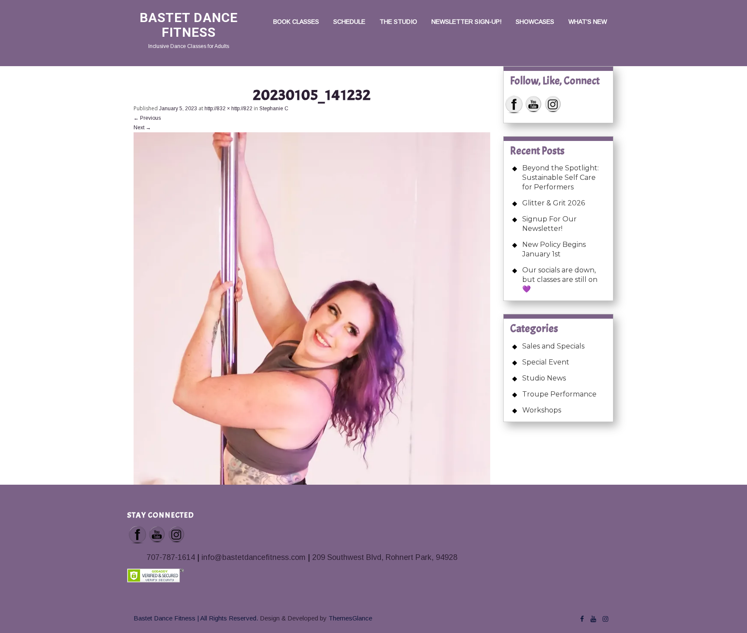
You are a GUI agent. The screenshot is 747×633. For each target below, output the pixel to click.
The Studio (398, 21)
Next (142, 128)
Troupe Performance (559, 394)
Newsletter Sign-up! (466, 21)
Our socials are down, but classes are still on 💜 (559, 279)
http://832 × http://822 (228, 109)
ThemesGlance (349, 618)
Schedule (349, 21)
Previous (147, 118)
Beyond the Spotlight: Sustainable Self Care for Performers (560, 177)
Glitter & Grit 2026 (553, 203)
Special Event (545, 362)
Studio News (544, 378)
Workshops (541, 410)
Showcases (535, 21)
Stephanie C (273, 109)
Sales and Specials (553, 346)
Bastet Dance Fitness (189, 25)
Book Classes (296, 21)
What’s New (587, 21)
